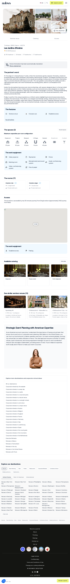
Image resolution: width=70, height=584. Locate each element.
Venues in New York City (6, 482)
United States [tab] (7, 477)
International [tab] (30, 477)
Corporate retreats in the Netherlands (16, 435)
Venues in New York (20, 482)
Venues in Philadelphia (35, 482)
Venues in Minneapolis (21, 510)
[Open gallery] (19, 21)
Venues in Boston (33, 486)
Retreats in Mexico (11, 441)
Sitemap (35, 538)
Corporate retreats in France (14, 416)
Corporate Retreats (42, 468)
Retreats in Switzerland (12, 443)
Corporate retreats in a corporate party (17, 394)
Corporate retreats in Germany (14, 419)
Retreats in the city (11, 446)
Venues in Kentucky (6, 496)
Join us (35, 544)
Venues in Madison (6, 503)
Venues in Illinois (60, 501)
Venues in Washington (48, 486)
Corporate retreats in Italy (13, 422)
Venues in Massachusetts (19, 486)
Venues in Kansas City (48, 510)
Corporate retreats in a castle (14, 392)
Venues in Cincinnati (61, 492)
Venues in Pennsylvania (62, 482)
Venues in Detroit (6, 492)
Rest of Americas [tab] (19, 477)
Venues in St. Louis (34, 503)
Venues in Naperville (47, 499)
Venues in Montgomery (46, 504)
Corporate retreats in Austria (14, 408)
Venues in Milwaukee (34, 499)
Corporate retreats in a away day (15, 389)
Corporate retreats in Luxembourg (15, 424)
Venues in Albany (47, 482)
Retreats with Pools (11, 452)
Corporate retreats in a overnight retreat (17, 400)
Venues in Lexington (34, 496)
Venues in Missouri (47, 507)
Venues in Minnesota (61, 510)
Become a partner (35, 529)
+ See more (5, 514)
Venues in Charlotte (47, 492)
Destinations (16, 472)
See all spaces (62, 129)
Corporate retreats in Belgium (14, 411)
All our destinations (11, 384)
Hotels (25, 468)
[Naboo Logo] (6, 3)
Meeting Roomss (6, 472)
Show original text (15, 66)
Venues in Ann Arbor (34, 492)
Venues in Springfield (21, 503)
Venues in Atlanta (60, 499)
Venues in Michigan (20, 496)
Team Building (12, 468)
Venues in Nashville (6, 501)
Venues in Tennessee (34, 501)
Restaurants (32, 468)
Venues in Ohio (46, 490)
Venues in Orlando (6, 507)
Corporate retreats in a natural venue (16, 397)
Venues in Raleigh (33, 490)
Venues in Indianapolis (62, 496)
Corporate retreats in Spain (13, 427)
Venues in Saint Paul (7, 510)
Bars (20, 468)
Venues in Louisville (6, 499)
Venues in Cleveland (20, 490)
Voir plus (63, 261)
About (35, 532)
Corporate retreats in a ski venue (15, 403)
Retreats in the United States (14, 449)
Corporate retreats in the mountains (16, 433)
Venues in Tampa (60, 507)
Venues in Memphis (20, 507)
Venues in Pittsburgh (7, 490)
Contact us (35, 541)
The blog (35, 535)
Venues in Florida (33, 507)
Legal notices (35, 556)
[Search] (47, 3)
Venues (4, 468)
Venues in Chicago (20, 499)
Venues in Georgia (20, 501)
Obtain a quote (62, 580)
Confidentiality (35, 559)
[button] (4, 581)
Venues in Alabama (61, 503)
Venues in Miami (33, 510)
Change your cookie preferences (35, 565)
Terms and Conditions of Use (35, 562)
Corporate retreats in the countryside (16, 430)
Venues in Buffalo (60, 486)
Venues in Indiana (47, 496)
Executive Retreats (11, 438)
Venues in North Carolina (19, 493)
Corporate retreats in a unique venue (16, 405)
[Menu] (66, 3)
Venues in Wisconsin (48, 501)
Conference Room (54, 468)
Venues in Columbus (61, 490)
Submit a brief (58, 3)
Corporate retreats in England (14, 413)
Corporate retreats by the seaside (15, 386)
